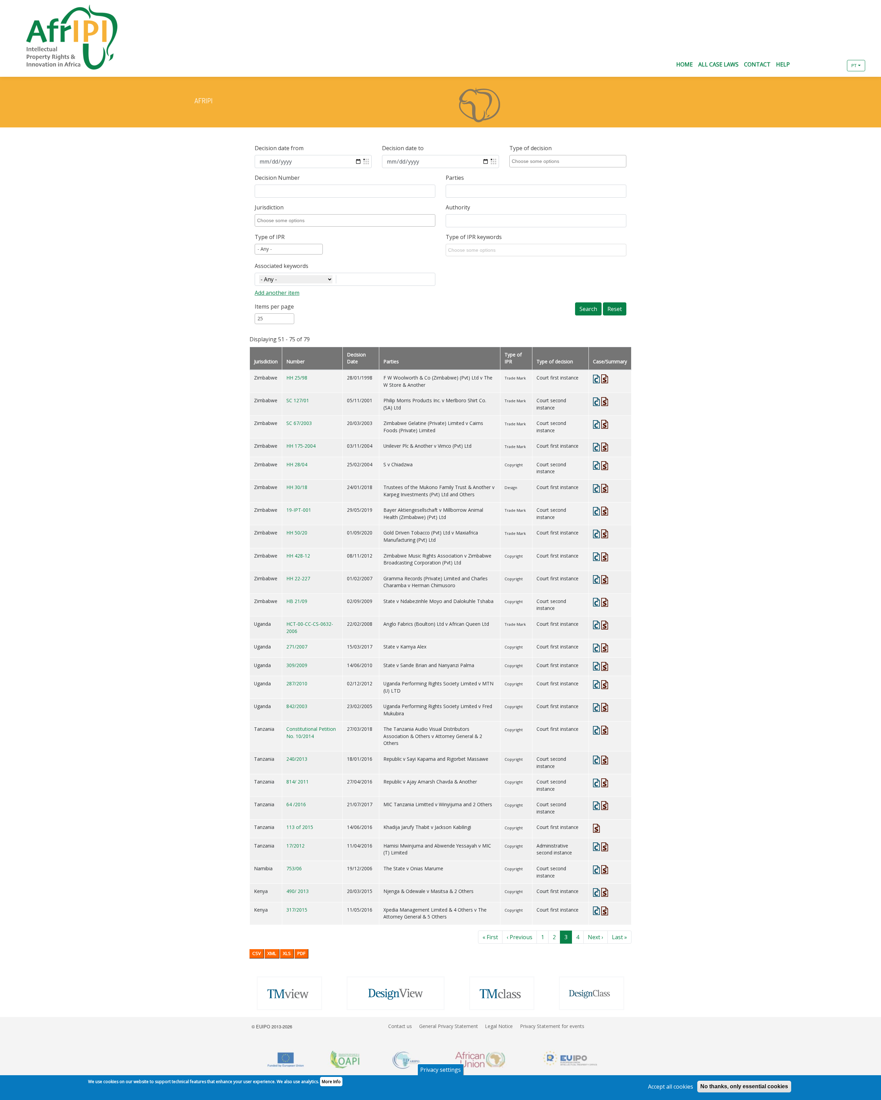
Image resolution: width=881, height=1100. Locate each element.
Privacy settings (440, 1069)
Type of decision (530, 148)
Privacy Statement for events (552, 1026)
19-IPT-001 (298, 510)
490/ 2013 (297, 891)
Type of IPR (270, 237)
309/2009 (296, 665)
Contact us (400, 1026)
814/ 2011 (297, 781)
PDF (301, 953)
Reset (614, 309)
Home (684, 64)
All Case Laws (718, 64)
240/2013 (296, 759)
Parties (455, 177)
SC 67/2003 (299, 423)
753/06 (294, 868)
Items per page (274, 306)
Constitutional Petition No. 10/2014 (311, 732)
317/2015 (296, 909)
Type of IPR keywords (474, 237)
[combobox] (569, 161)
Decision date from (279, 148)
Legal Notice (499, 1026)
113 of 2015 (299, 827)
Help (783, 64)
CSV (256, 953)
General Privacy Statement (448, 1026)
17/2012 (295, 845)
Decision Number (277, 177)
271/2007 (296, 646)
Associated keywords (281, 266)
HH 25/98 (296, 377)
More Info (331, 1082)
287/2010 (296, 683)
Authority (458, 207)
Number (295, 361)
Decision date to (403, 148)
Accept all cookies (670, 1086)
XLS (287, 953)
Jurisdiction (269, 207)
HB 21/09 (296, 601)
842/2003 (296, 706)
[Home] (66, 37)
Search (588, 309)
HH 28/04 (296, 464)
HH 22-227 (298, 578)
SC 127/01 (297, 400)
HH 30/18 (296, 487)
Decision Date (356, 358)
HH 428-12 (298, 555)
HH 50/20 (296, 532)
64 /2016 (296, 804)
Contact (757, 64)
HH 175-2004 (301, 446)
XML (271, 953)
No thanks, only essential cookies (744, 1086)
